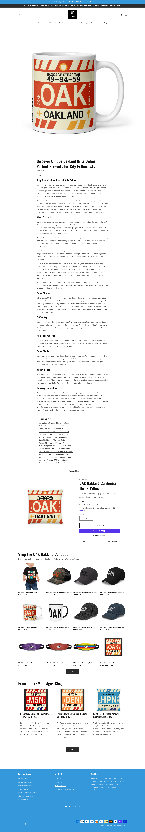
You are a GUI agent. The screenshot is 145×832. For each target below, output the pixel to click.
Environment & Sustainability (64, 789)
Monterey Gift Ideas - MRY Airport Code (53, 437)
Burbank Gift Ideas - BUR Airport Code (53, 426)
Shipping (82, 504)
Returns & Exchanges (25, 782)
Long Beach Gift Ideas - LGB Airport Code (54, 434)
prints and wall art (67, 340)
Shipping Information (25, 785)
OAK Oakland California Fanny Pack (27, 663)
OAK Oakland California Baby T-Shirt (28, 592)
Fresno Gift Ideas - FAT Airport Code (52, 429)
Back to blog (74, 471)
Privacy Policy (23, 778)
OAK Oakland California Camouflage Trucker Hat (59, 592)
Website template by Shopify (120, 825)
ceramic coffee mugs (69, 322)
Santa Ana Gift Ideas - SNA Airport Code (54, 454)
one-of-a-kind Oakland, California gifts (86, 188)
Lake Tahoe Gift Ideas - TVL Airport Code (54, 432)
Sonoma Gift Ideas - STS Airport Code (53, 460)
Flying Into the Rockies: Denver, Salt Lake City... (72, 715)
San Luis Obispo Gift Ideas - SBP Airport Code (56, 452)
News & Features (60, 785)
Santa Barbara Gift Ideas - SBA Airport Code (55, 457)
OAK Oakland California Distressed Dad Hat (112, 627)
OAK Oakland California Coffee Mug (28, 627)
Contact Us (58, 782)
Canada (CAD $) (25, 824)
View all (73, 671)
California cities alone (80, 401)
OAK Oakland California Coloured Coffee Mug (58, 627)
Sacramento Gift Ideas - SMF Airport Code (54, 449)
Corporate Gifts (23, 799)
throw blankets (65, 356)
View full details (112, 541)
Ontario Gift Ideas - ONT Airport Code (52, 443)
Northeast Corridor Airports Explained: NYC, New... (106, 715)
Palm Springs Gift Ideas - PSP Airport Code (55, 446)
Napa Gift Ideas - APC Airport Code (52, 440)
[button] (20, 14)
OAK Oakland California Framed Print (110, 663)
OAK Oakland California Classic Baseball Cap (85, 592)
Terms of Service (23, 789)
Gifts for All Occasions (25, 796)
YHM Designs (109, 825)
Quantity (81, 514)
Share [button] (41, 175)
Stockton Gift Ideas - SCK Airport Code (53, 463)
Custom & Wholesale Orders (27, 792)
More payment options (99, 535)
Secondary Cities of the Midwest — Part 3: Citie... (35, 715)
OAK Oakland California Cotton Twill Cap (84, 627)
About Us (58, 778)
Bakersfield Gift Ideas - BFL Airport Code (54, 423)
